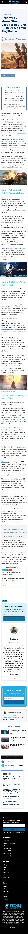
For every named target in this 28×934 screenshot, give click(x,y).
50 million (4, 462)
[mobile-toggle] (2, 2)
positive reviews (10, 139)
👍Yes (4, 570)
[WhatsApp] (14, 80)
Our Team (7, 846)
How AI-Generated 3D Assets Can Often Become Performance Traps (18, 732)
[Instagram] (15, 678)
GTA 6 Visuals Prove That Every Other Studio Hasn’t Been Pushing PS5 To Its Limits (12, 784)
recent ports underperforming (15, 248)
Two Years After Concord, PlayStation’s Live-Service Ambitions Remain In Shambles (11, 803)
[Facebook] (7, 80)
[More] (20, 80)
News (5, 886)
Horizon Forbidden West (9, 428)
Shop (5, 865)
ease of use (12, 466)
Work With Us (8, 851)
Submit (4, 600)
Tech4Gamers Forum (9, 717)
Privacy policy (7, 853)
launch (19, 126)
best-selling (21, 133)
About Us (6, 841)
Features (6, 891)
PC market (17, 158)
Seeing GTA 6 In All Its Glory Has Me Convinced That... (17, 745)
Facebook (6, 870)
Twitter (6, 875)
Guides (6, 899)
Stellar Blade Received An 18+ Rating (13, 529)
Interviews (7, 889)
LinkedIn (6, 872)
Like (22, 762)
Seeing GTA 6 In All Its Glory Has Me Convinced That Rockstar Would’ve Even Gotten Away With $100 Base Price (12, 791)
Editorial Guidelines (9, 843)
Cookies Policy (8, 856)
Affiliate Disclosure (9, 848)
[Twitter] (10, 80)
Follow (21, 765)
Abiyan (5, 37)
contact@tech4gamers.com (16, 832)
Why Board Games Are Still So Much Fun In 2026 (11, 797)
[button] (26, 2)
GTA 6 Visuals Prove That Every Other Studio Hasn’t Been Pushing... (17, 739)
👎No (9, 570)
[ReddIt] (17, 80)
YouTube (6, 877)
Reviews (6, 894)
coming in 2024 (14, 436)
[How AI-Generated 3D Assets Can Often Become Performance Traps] (5, 732)
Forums (6, 867)
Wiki (5, 896)
